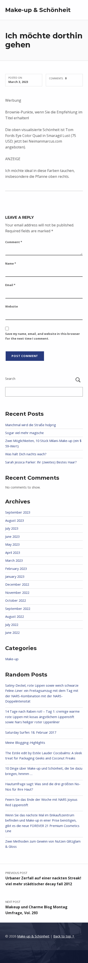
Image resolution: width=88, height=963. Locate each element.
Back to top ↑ (63, 936)
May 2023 (12, 544)
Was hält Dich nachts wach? (25, 454)
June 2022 (12, 632)
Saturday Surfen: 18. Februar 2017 (30, 732)
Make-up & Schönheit (38, 9)
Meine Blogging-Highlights (25, 742)
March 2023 (14, 560)
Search (10, 378)
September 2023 (17, 512)
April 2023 (12, 552)
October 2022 (15, 600)
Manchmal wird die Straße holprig (30, 425)
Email (10, 285)
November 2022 (17, 592)
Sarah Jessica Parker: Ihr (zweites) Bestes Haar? (41, 462)
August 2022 (14, 616)
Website (11, 306)
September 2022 (17, 608)
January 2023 (14, 576)
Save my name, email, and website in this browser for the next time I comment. (42, 336)
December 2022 (17, 584)
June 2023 (12, 536)
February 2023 (16, 568)
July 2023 (11, 528)
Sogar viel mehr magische (24, 433)
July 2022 (11, 624)
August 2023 (14, 520)
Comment (13, 242)
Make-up (12, 659)
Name (10, 263)
